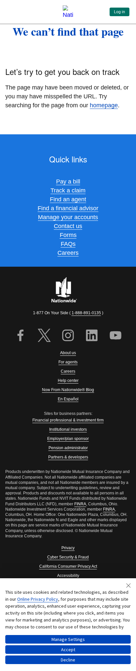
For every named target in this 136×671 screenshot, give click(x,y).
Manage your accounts (68, 217)
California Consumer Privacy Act (68, 566)
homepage (104, 105)
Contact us (68, 226)
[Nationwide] (68, 290)
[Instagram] (68, 336)
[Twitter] (44, 336)
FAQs (68, 244)
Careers (68, 253)
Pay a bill (68, 181)
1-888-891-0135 (86, 313)
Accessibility (68, 575)
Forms (68, 235)
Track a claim (68, 190)
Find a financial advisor (68, 208)
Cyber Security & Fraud (68, 557)
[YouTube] (115, 336)
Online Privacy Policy (37, 599)
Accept (68, 650)
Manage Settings (68, 639)
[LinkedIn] (91, 336)
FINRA (80, 504)
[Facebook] (20, 336)
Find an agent (68, 199)
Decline (68, 660)
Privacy (68, 548)
